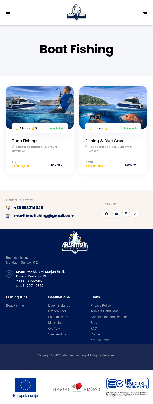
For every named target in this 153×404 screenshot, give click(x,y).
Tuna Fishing (24, 141)
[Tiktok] (136, 214)
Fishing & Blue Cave (105, 141)
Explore (57, 165)
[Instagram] (126, 214)
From (15, 161)
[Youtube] (116, 214)
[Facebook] (106, 214)
